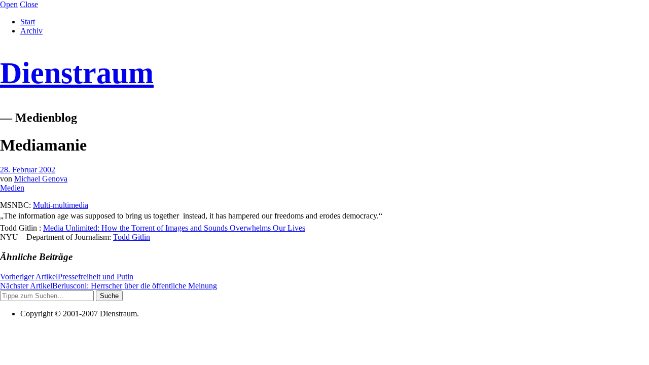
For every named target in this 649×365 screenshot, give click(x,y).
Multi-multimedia (60, 205)
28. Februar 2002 (27, 169)
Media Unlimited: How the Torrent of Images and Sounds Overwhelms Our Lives (174, 228)
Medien (12, 188)
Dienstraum (77, 73)
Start (27, 21)
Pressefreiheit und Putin (66, 276)
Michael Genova (40, 178)
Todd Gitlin (131, 237)
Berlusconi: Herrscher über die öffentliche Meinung (108, 285)
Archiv (31, 30)
